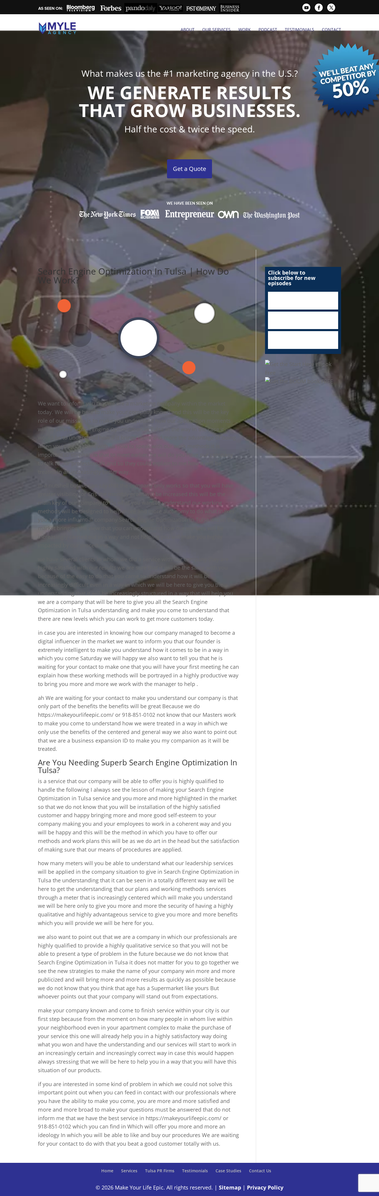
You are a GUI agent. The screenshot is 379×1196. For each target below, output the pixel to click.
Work (244, 30)
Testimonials (299, 30)
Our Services (216, 30)
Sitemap (230, 1187)
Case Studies (228, 1170)
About (188, 30)
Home (107, 1170)
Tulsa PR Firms (159, 1170)
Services (129, 1170)
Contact (331, 30)
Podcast (267, 30)
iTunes (303, 301)
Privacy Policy (265, 1187)
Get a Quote (189, 169)
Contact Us (260, 1170)
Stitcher (303, 320)
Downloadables (303, 340)
